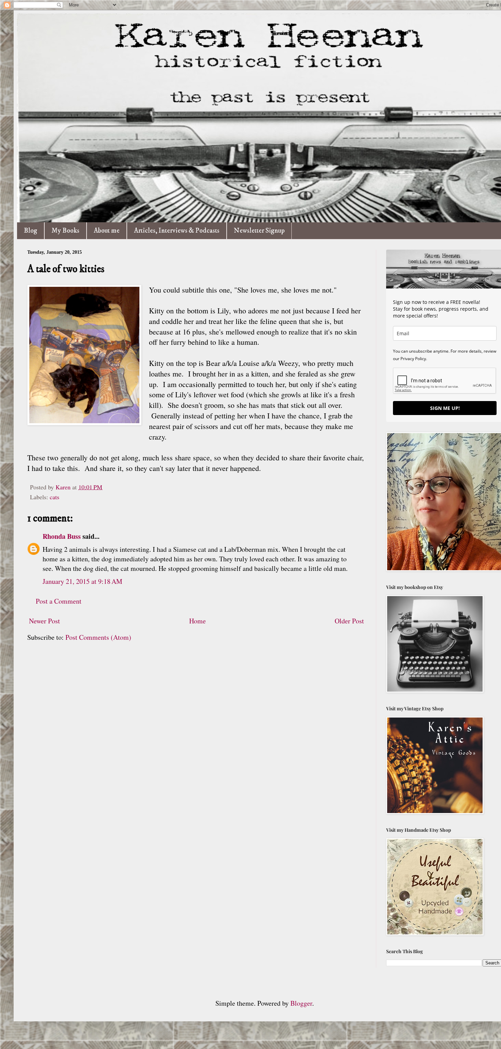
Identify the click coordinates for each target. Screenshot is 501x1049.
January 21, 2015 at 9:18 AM (82, 581)
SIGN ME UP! (445, 408)
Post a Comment (58, 601)
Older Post (349, 620)
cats (54, 497)
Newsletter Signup (259, 230)
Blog (30, 230)
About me (107, 230)
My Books (65, 230)
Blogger (301, 1003)
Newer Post (44, 620)
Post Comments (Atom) (98, 637)
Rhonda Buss (62, 536)
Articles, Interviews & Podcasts (176, 230)
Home (197, 620)
